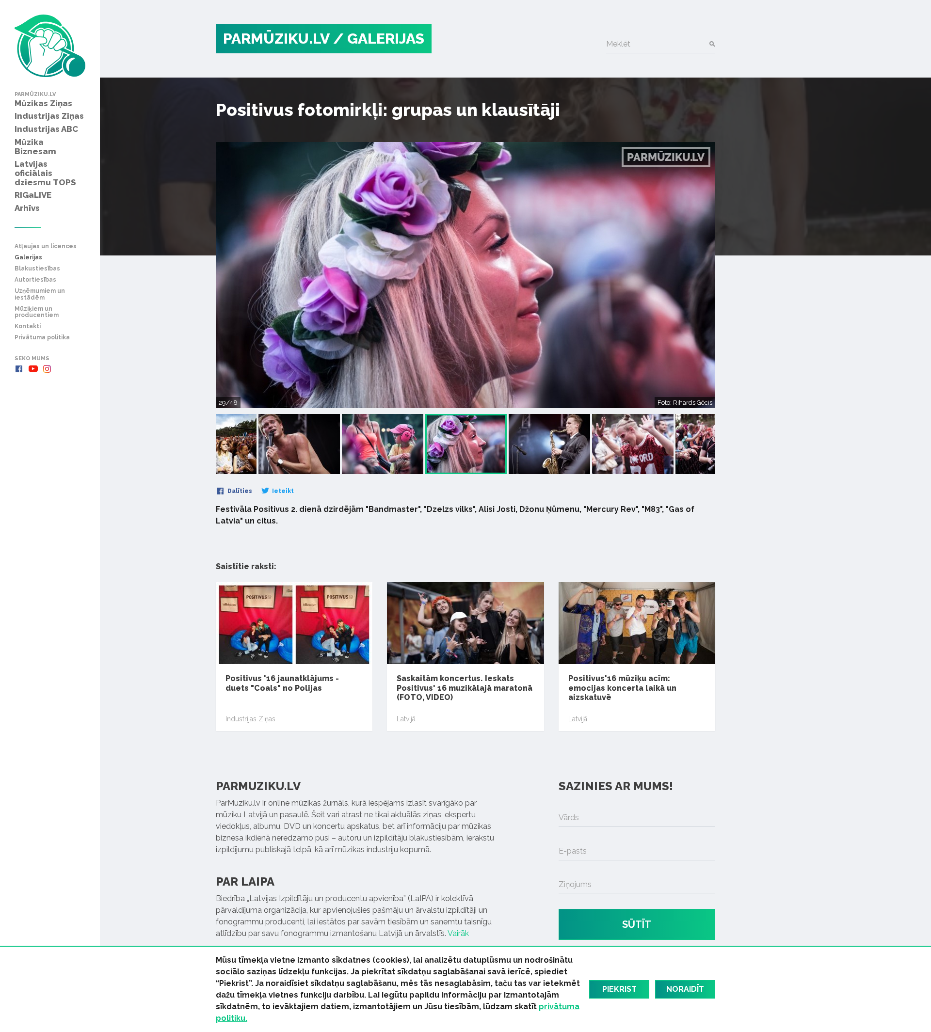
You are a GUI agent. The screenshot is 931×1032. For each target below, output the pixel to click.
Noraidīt (685, 989)
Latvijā (406, 719)
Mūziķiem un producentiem (37, 312)
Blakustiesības (37, 269)
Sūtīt (636, 924)
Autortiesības (35, 280)
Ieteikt (282, 491)
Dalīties (239, 491)
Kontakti (28, 326)
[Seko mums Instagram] (47, 369)
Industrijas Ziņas (250, 719)
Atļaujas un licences (46, 246)
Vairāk (458, 933)
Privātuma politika (42, 337)
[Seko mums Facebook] (19, 369)
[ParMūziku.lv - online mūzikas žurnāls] (50, 46)
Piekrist (619, 989)
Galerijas (28, 257)
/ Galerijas (378, 38)
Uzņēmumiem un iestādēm (40, 294)
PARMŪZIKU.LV (276, 38)
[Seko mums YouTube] (33, 369)
